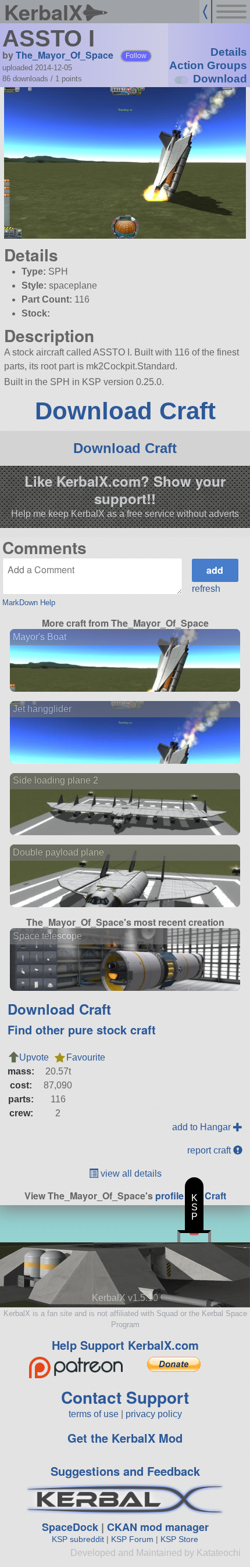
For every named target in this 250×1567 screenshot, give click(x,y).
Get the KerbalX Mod (125, 1437)
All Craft (208, 1195)
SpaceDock (70, 1526)
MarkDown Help (28, 602)
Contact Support (125, 1397)
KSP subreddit (78, 1539)
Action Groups (208, 65)
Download (220, 79)
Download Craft (125, 411)
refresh (206, 589)
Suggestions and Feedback (125, 1470)
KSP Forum (132, 1539)
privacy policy (154, 1414)
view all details (130, 1173)
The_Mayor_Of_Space (64, 55)
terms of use (94, 1414)
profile (169, 1195)
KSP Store (179, 1539)
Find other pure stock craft (82, 1029)
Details (228, 52)
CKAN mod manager (158, 1526)
